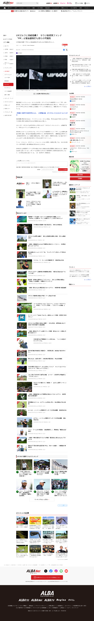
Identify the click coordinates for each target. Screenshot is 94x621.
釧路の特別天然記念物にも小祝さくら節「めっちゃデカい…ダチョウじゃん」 (81, 65)
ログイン (88, 3)
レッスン (22, 8)
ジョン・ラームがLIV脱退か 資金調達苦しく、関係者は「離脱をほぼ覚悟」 (25, 493)
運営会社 (31, 605)
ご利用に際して (51, 605)
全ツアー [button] (10, 8)
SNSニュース (64, 8)
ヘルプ (68, 607)
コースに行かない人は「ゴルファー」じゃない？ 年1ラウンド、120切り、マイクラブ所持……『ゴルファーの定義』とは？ (49, 305)
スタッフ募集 (22, 605)
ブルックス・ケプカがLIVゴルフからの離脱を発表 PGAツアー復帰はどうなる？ (43, 493)
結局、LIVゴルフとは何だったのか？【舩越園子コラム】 (43, 473)
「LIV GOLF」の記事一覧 (22, 565)
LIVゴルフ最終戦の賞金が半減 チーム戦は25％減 (41, 295)
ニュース (6, 84)
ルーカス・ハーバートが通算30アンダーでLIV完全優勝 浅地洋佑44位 (47, 410)
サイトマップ (75, 607)
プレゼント (87, 8)
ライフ (28, 8)
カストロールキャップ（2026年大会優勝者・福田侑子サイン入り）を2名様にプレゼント (80, 275)
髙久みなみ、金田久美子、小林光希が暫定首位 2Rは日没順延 (45, 358)
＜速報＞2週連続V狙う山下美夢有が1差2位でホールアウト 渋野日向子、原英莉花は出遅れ (81, 60)
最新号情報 (80, 174)
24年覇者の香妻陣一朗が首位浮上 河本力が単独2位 (47, 224)
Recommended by (61, 559)
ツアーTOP (7, 77)
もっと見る (87, 86)
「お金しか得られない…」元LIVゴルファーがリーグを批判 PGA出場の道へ (25, 474)
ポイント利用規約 (53, 607)
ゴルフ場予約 (73, 8)
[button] (42, 219)
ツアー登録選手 (8, 91)
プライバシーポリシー (40, 605)
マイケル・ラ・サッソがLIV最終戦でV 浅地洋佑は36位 (48, 260)
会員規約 (60, 605)
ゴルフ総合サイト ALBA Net (9, 565)
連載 (81, 8)
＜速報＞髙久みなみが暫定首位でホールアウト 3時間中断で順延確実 (47, 287)
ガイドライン (68, 605)
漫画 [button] (34, 8)
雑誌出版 (47, 8)
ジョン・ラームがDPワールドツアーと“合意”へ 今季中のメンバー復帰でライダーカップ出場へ (60, 494)
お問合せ (62, 607)
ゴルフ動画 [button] (40, 8)
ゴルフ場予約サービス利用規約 (23, 607)
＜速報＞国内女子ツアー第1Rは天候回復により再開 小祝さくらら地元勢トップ (81, 76)
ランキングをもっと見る (41, 499)
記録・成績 (7, 94)
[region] (9, 80)
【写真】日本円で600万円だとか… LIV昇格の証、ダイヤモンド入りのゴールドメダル (41, 114)
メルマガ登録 (80, 3)
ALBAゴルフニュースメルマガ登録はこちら (48, 577)
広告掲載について (12, 605)
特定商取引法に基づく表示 (79, 605)
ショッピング (55, 8)
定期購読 (80, 178)
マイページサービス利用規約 (39, 607)
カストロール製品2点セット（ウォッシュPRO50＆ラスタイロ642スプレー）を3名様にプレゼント (80, 271)
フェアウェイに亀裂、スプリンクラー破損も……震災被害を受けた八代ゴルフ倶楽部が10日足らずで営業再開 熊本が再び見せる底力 (81, 82)
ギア (16, 8)
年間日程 (6, 81)
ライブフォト (7, 87)
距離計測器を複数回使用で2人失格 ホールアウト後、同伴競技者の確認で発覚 (81, 70)
